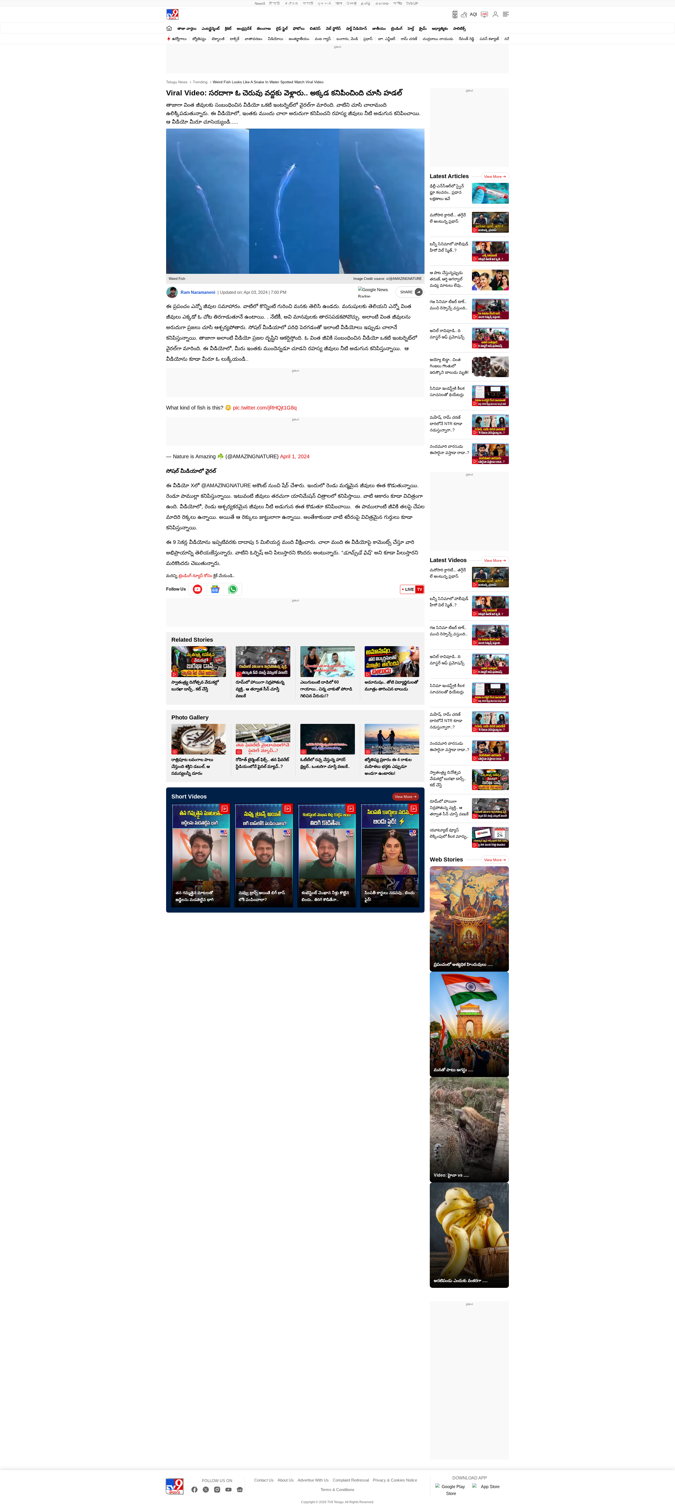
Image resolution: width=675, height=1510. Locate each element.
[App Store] (488, 1490)
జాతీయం (379, 28)
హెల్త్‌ (411, 28)
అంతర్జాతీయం (299, 39)
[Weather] (463, 14)
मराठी (308, 4)
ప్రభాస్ (368, 39)
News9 (260, 4)
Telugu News (176, 82)
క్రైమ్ (423, 28)
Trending (200, 82)
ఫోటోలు (299, 28)
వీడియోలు (275, 39)
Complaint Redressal (351, 1480)
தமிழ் (366, 4)
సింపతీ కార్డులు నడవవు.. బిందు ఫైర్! (389, 896)
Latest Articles (449, 176)
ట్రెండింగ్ (396, 28)
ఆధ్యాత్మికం (440, 28)
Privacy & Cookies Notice (395, 1480)
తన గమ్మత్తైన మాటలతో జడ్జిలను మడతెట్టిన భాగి (195, 896)
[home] (169, 28)
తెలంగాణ (264, 28)
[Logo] (172, 14)
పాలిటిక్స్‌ (459, 28)
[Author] (172, 292)
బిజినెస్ (315, 28)
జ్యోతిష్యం (199, 39)
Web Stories (446, 859)
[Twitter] (206, 1490)
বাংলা (338, 4)
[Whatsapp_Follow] (233, 589)
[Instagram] (217, 1490)
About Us (286, 1480)
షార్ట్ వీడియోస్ (356, 28)
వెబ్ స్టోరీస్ (333, 28)
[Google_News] (215, 589)
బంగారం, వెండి (347, 39)
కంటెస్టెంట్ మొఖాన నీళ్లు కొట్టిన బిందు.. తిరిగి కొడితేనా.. (325, 896)
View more (403, 797)
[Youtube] (197, 589)
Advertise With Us (313, 1480)
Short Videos (189, 796)
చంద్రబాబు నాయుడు (438, 39)
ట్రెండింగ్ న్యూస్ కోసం (195, 575)
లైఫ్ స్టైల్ (282, 28)
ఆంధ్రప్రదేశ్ (244, 28)
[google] (375, 292)
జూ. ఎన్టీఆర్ (386, 39)
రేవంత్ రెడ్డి (466, 39)
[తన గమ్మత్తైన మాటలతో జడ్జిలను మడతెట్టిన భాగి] (201, 855)
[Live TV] (482, 14)
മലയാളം (382, 4)
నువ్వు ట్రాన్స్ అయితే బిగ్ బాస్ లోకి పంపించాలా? (262, 896)
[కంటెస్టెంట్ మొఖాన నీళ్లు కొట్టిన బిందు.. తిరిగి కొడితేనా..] (327, 855)
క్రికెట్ (228, 28)
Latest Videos (448, 560)
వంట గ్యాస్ (323, 39)
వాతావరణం (253, 39)
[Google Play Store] (451, 1490)
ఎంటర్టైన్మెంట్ (211, 28)
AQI (473, 14)
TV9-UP (412, 4)
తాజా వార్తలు (186, 28)
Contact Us (264, 1480)
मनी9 (397, 4)
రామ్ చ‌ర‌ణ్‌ (409, 39)
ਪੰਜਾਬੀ (351, 4)
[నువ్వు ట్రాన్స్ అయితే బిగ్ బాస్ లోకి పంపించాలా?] (264, 855)
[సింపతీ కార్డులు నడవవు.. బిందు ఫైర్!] (390, 855)
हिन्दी (275, 4)
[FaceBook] (194, 1490)
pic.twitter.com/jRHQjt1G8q (265, 408)
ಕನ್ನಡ (291, 4)
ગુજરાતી (324, 4)
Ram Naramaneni (198, 292)
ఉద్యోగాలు (179, 39)
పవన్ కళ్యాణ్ (489, 39)
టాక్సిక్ (234, 39)
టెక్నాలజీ (218, 39)
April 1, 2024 (295, 456)
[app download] (453, 14)
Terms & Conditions (337, 1489)
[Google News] (240, 1490)
